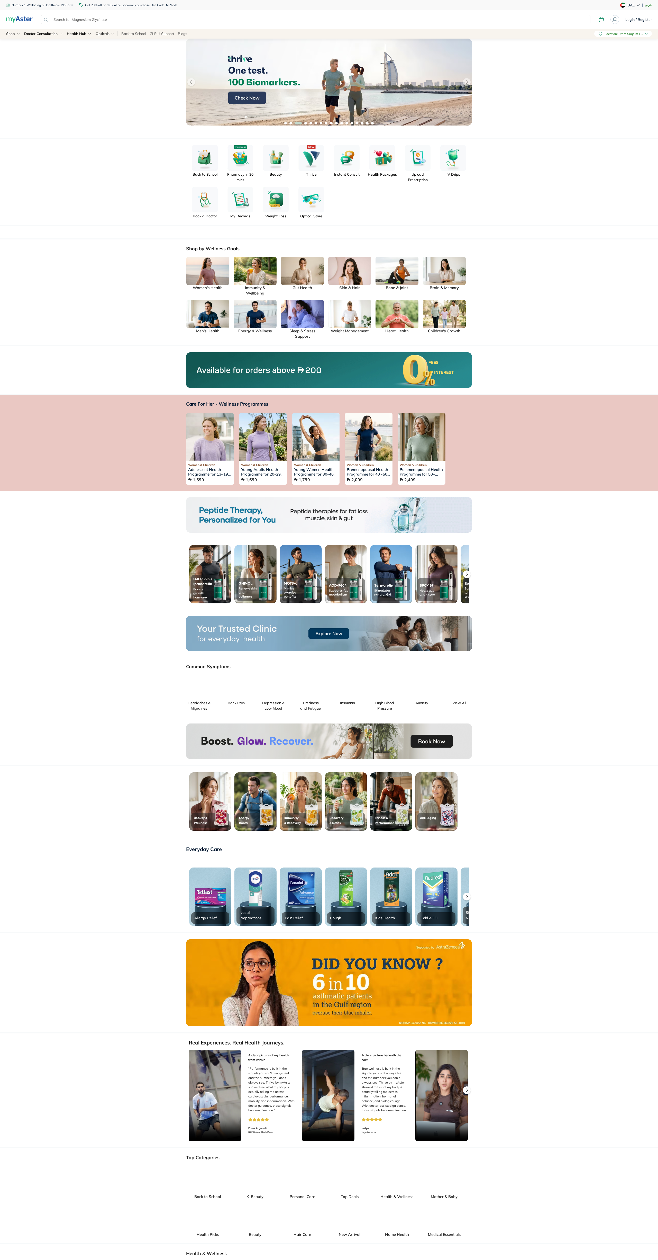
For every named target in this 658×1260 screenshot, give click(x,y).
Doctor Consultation (41, 33)
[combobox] (315, 19)
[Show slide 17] (372, 123)
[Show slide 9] (331, 123)
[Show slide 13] (352, 123)
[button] (467, 574)
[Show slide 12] (346, 123)
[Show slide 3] (296, 123)
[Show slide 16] (367, 123)
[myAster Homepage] (19, 19)
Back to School (133, 33)
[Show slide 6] (313, 123)
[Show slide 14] (357, 123)
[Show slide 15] (362, 123)
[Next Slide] (467, 82)
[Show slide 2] (290, 123)
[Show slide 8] (326, 123)
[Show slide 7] (321, 123)
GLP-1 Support (162, 33)
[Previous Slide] (191, 82)
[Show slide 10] (336, 123)
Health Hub (76, 33)
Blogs (182, 33)
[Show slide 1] (285, 123)
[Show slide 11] (341, 123)
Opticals (102, 33)
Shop (10, 33)
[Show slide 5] (306, 123)
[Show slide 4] (301, 123)
